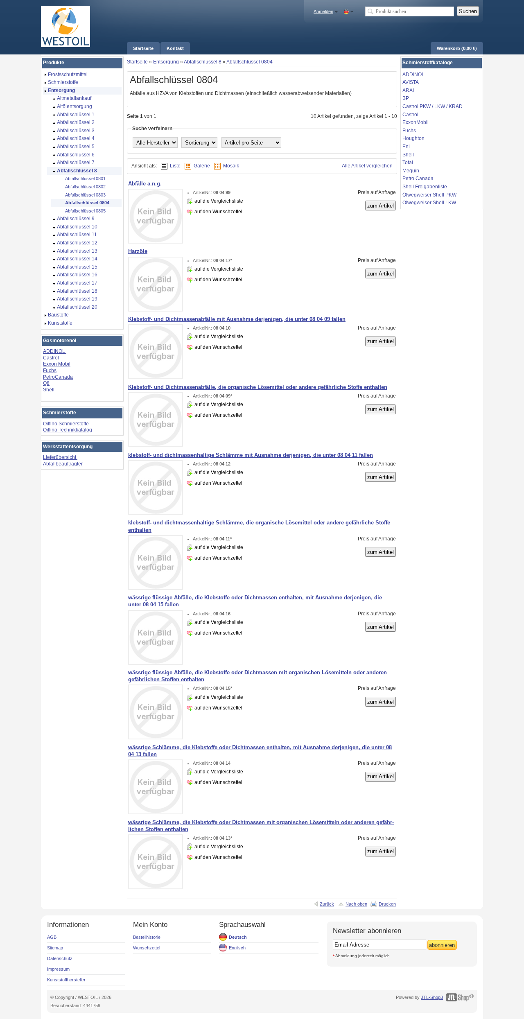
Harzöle (137, 251)
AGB (51, 937)
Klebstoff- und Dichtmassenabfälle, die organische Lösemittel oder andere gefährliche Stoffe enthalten (257, 387)
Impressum (58, 969)
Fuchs (49, 370)
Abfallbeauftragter (63, 464)
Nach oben (356, 904)
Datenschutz (59, 958)
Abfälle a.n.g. (145, 184)
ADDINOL (54, 351)
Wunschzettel (146, 947)
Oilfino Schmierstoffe (66, 424)
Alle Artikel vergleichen (367, 166)
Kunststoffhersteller (66, 979)
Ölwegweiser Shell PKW (429, 195)
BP (405, 98)
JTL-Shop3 (432, 997)
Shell (48, 390)
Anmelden (323, 11)
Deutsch (238, 937)
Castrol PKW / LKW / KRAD (432, 106)
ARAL (409, 90)
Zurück (327, 904)
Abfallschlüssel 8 (202, 61)
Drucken (387, 904)
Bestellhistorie (146, 937)
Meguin (410, 171)
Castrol (51, 358)
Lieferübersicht (60, 457)
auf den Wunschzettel (218, 212)
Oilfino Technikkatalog (67, 430)
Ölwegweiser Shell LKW (429, 203)
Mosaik (231, 166)
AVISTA (410, 82)
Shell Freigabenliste (424, 187)
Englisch (237, 947)
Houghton (413, 138)
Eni (406, 146)
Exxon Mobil (56, 364)
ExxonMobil (415, 122)
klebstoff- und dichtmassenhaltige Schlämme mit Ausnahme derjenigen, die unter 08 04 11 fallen (250, 455)
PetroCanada (58, 377)
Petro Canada (418, 178)
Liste (175, 166)
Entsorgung (166, 61)
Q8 (46, 383)
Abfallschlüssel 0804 (249, 61)
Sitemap (55, 947)
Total (407, 162)
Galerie (202, 166)
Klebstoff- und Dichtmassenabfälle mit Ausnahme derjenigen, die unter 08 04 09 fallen (237, 319)
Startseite (137, 61)
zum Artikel (380, 206)
